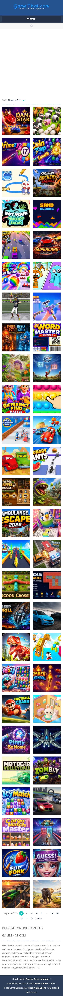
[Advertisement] (31, 64)
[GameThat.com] (32, 6)
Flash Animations (37, 987)
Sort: (4, 100)
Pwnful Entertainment (38, 979)
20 (57, 913)
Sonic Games (41, 983)
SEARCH (31, 26)
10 (52, 913)
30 (22, 918)
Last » (39, 918)
